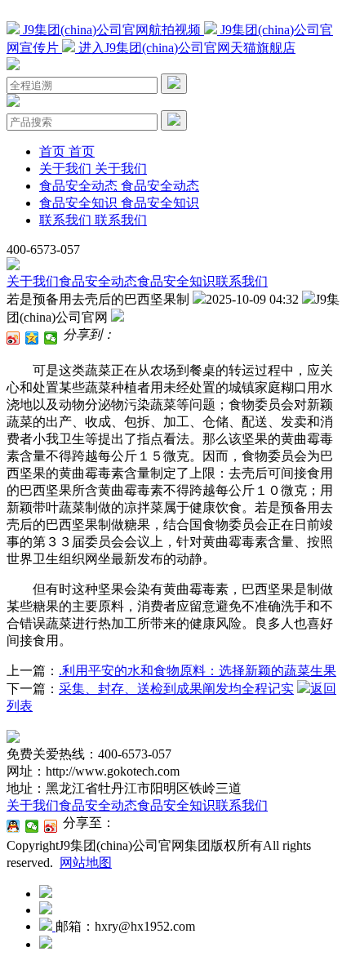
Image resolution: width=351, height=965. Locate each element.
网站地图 (86, 862)
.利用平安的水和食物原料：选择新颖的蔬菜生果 (197, 671)
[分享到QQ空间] (32, 338)
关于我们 (33, 281)
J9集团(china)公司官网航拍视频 (112, 30)
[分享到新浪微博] (13, 338)
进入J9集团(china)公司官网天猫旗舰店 (185, 48)
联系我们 (241, 281)
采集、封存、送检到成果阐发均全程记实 (176, 689)
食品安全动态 (98, 281)
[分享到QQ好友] (13, 826)
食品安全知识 (176, 281)
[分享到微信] (51, 338)
